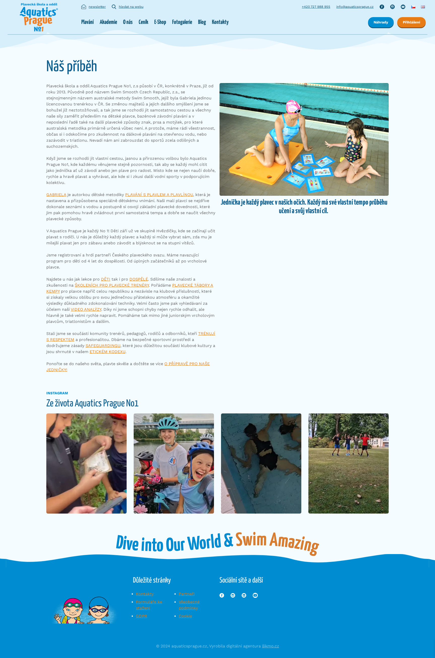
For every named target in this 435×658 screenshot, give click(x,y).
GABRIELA (56, 194)
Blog (202, 22)
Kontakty (220, 22)
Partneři (187, 594)
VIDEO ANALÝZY (86, 309)
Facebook (382, 7)
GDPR (141, 616)
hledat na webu (131, 7)
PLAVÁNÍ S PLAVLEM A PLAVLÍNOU (159, 194)
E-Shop (160, 22)
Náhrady (381, 22)
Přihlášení (411, 22)
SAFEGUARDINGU (103, 345)
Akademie (108, 22)
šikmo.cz (270, 646)
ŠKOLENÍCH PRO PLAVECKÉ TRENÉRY (112, 285)
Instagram (392, 7)
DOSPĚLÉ (138, 279)
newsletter (97, 7)
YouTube (403, 7)
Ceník (143, 22)
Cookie (185, 616)
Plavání (87, 22)
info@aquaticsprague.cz (355, 7)
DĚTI (105, 279)
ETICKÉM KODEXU (107, 351)
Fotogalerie (182, 22)
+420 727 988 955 (316, 7)
